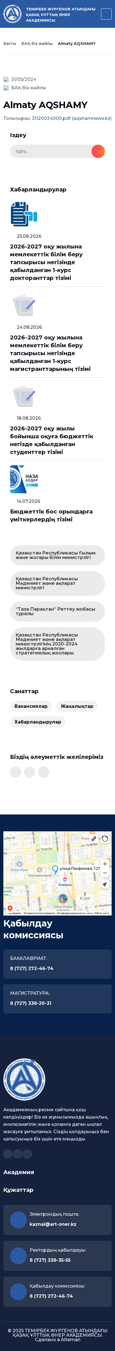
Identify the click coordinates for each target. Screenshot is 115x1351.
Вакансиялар (31, 706)
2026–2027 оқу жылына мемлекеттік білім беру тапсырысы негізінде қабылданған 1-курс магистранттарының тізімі (50, 353)
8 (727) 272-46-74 (31, 968)
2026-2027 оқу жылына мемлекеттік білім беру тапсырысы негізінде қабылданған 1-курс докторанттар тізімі (46, 262)
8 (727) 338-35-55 (50, 1260)
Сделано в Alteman (57, 1339)
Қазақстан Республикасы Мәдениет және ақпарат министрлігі (47, 583)
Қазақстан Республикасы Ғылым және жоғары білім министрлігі (55, 555)
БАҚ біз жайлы (36, 43)
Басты (9, 43)
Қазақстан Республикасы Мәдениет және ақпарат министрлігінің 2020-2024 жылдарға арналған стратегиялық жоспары (47, 644)
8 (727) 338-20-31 (30, 1003)
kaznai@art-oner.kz (53, 1224)
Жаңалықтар (77, 706)
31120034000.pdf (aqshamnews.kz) (72, 118)
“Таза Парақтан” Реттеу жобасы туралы (55, 611)
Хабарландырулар (38, 722)
